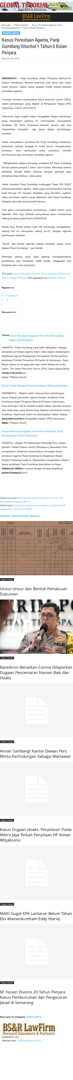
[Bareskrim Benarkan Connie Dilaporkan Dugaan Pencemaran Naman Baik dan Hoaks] (36, 627)
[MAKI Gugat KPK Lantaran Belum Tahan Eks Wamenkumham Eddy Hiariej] (36, 873)
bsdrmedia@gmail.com (29, 1040)
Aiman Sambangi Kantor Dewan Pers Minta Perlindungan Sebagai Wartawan (35, 753)
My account (11, 1067)
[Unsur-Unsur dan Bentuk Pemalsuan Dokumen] (36, 548)
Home (8, 1050)
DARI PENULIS (31, 516)
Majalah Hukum (56, 277)
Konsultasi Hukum (14, 1071)
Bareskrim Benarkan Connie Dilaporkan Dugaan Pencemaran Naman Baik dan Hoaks (36, 672)
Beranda (6, 24)
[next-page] (1, 1010)
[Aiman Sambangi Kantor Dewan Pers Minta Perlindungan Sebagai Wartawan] (36, 710)
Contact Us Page (14, 1059)
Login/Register (12, 1063)
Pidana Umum (21, 24)
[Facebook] (5, 67)
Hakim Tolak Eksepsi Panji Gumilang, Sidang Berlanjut (35, 385)
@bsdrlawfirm (33, 1017)
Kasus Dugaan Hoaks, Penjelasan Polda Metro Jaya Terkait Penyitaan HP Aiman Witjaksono (36, 835)
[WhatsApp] (29, 67)
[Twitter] (13, 67)
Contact (9, 1054)
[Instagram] (9, 1044)
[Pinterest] (21, 67)
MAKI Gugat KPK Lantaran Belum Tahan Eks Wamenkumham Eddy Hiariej (36, 916)
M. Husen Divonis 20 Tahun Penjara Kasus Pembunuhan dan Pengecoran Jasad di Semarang (33, 997)
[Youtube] (19, 1044)
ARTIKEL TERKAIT (11, 516)
